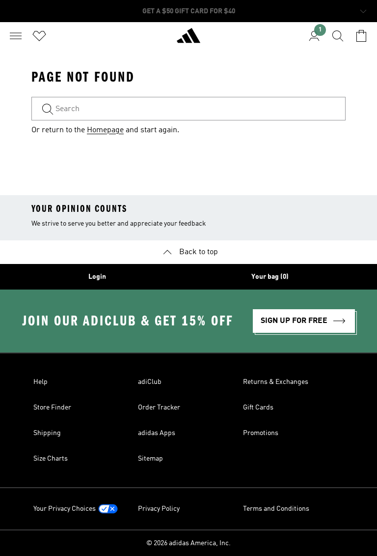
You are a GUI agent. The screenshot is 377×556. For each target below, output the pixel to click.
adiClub (150, 382)
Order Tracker (159, 407)
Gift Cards (258, 407)
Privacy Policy (159, 508)
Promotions (260, 433)
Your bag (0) (270, 276)
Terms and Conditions (276, 508)
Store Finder (52, 407)
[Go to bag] (361, 36)
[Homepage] (188, 40)
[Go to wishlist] (39, 36)
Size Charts (50, 458)
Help (40, 382)
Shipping (47, 433)
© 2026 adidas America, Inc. (188, 543)
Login (97, 276)
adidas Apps (156, 433)
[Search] (338, 36)
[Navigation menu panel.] (15, 36)
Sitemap (150, 458)
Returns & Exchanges (275, 382)
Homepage (105, 130)
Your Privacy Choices (64, 508)
